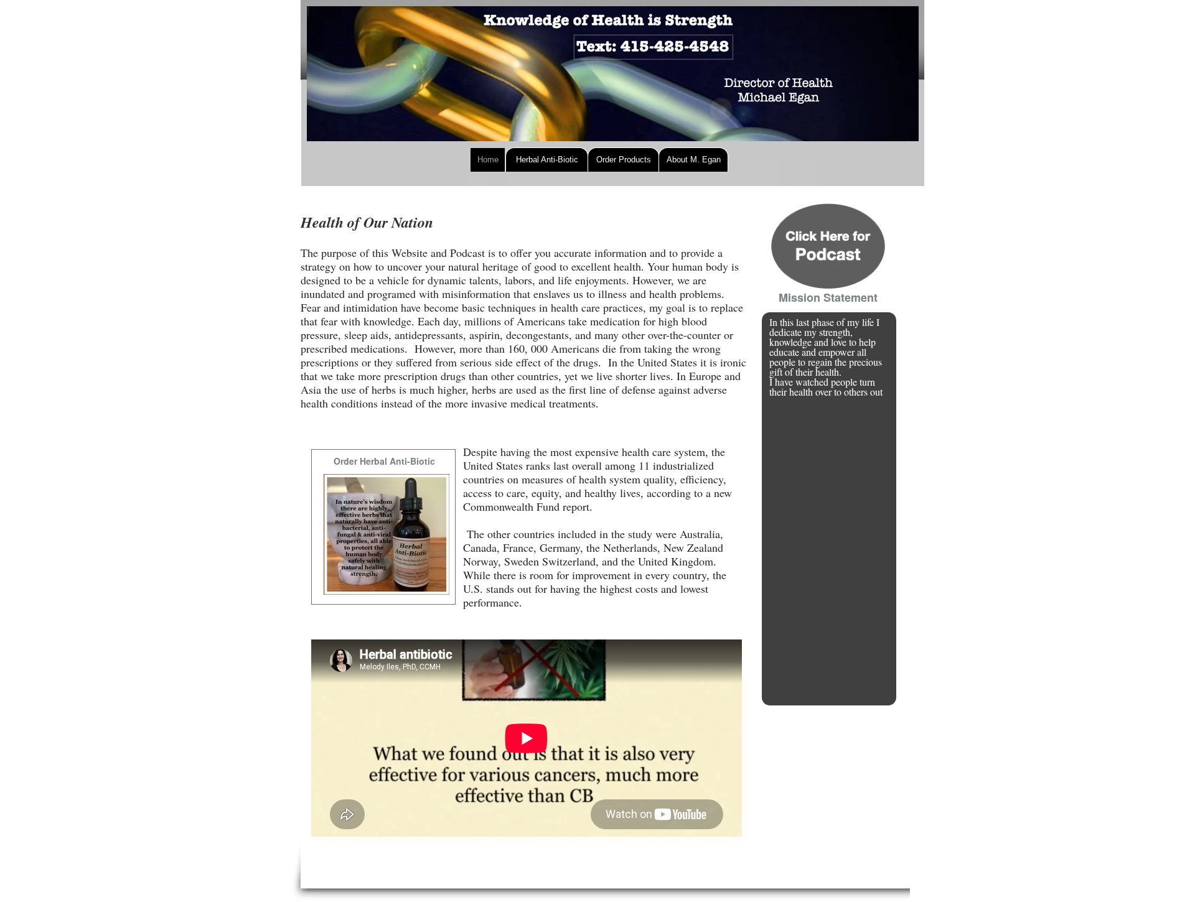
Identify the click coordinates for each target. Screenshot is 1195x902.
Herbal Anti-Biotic (547, 159)
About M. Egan (694, 159)
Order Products (623, 159)
